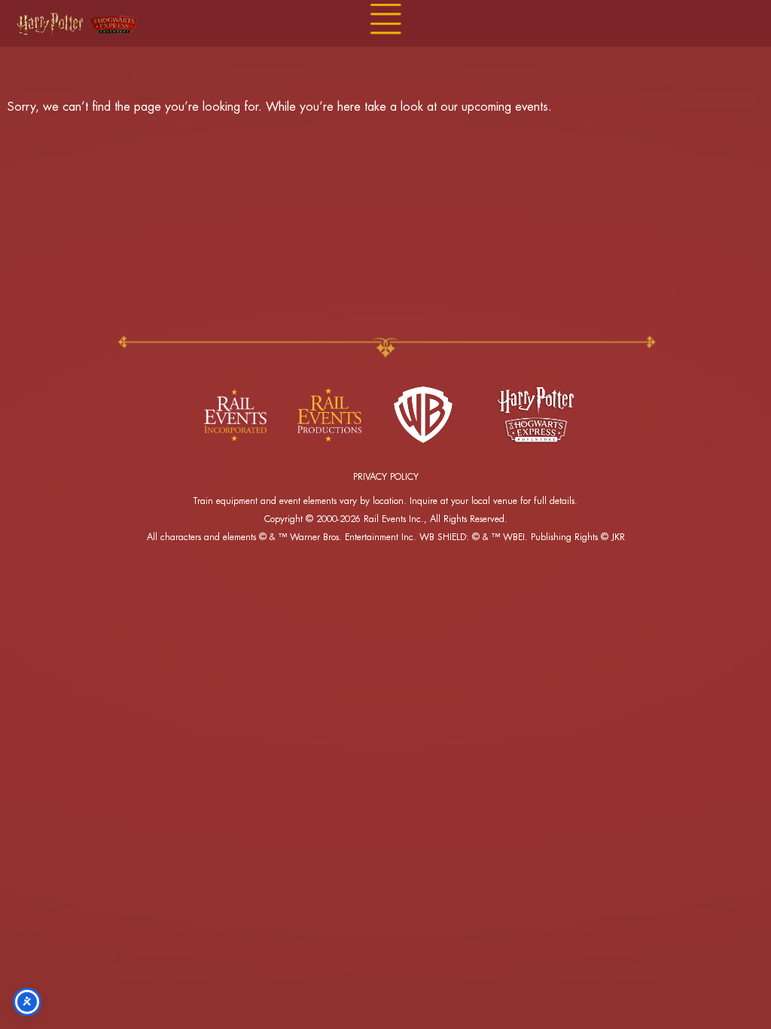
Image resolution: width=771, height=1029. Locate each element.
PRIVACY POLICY (386, 476)
